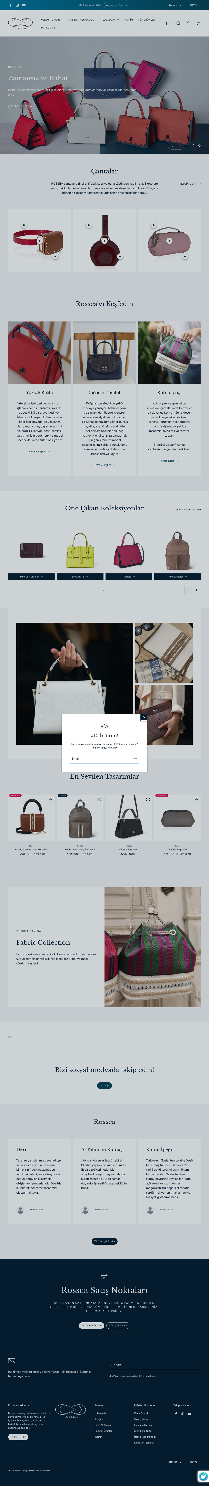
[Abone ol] (135, 759)
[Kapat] (144, 717)
